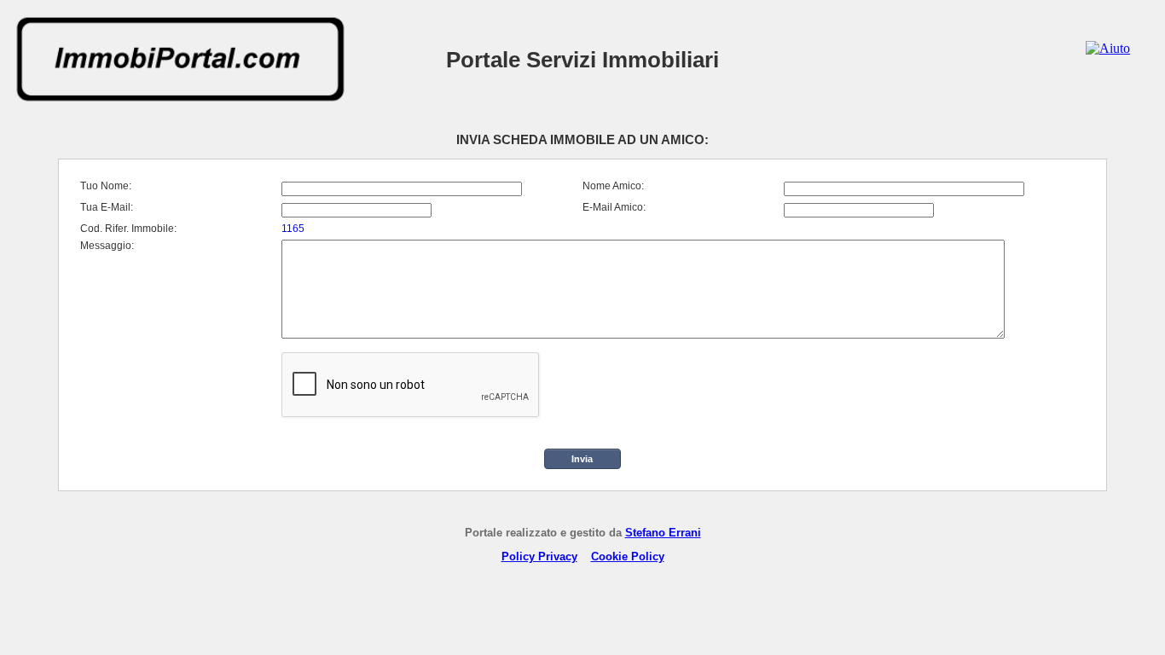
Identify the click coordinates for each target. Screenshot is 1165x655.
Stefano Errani (663, 532)
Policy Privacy (539, 556)
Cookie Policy (627, 556)
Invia (582, 459)
